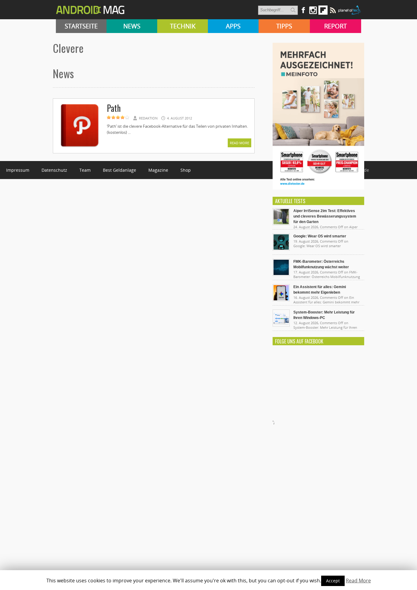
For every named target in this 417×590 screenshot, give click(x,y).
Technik (182, 26)
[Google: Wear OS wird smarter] (281, 249)
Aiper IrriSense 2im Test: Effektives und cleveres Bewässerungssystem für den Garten (324, 216)
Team (85, 170)
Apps (233, 26)
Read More (239, 143)
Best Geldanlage (119, 170)
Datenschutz (54, 170)
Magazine (158, 170)
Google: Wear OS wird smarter (319, 236)
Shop (185, 170)
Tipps (284, 26)
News (131, 26)
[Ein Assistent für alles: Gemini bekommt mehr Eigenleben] (281, 299)
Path (114, 108)
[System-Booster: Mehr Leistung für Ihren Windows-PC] (281, 325)
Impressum (17, 170)
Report (335, 26)
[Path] (79, 147)
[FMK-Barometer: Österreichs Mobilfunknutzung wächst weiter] (281, 274)
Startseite (81, 26)
